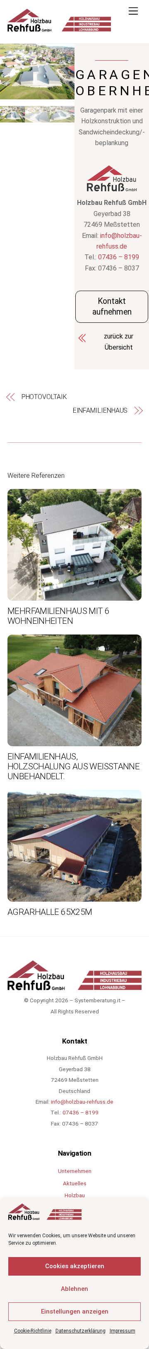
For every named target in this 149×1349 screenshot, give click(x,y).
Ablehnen (74, 1289)
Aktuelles (75, 1183)
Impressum (122, 1331)
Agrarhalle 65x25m (49, 912)
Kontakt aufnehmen (112, 306)
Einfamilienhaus (100, 410)
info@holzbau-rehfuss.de (82, 1101)
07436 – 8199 (118, 257)
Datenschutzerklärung (80, 1331)
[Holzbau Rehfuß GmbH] (59, 28)
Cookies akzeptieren (74, 1266)
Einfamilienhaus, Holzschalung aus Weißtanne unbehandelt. (73, 766)
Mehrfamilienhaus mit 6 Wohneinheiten (58, 616)
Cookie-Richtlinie (32, 1331)
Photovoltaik (44, 397)
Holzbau (75, 1195)
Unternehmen (74, 1171)
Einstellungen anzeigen (74, 1311)
